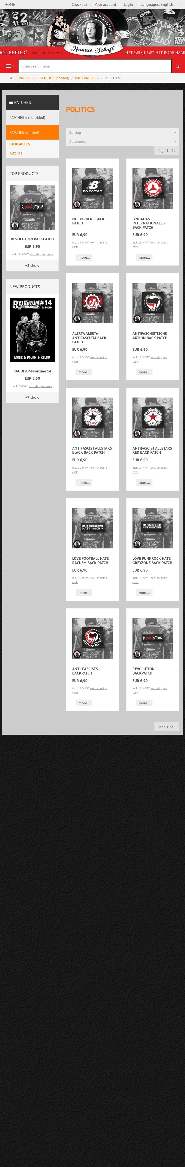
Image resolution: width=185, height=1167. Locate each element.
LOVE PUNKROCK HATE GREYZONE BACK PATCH (152, 560)
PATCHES (22, 102)
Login (128, 4)
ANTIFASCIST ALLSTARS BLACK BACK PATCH (92, 450)
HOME (10, 4)
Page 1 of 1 (167, 150)
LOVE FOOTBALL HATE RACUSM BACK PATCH (90, 560)
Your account (105, 4)
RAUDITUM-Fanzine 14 (32, 371)
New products (25, 286)
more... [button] (84, 257)
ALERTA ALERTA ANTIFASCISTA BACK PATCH (89, 337)
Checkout (79, 4)
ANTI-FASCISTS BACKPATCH (85, 671)
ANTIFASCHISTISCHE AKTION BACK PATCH (149, 335)
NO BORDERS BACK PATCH (88, 221)
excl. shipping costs (41, 254)
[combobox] (160, 4)
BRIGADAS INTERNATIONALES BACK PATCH (148, 223)
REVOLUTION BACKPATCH (143, 671)
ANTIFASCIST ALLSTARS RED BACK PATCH (152, 450)
